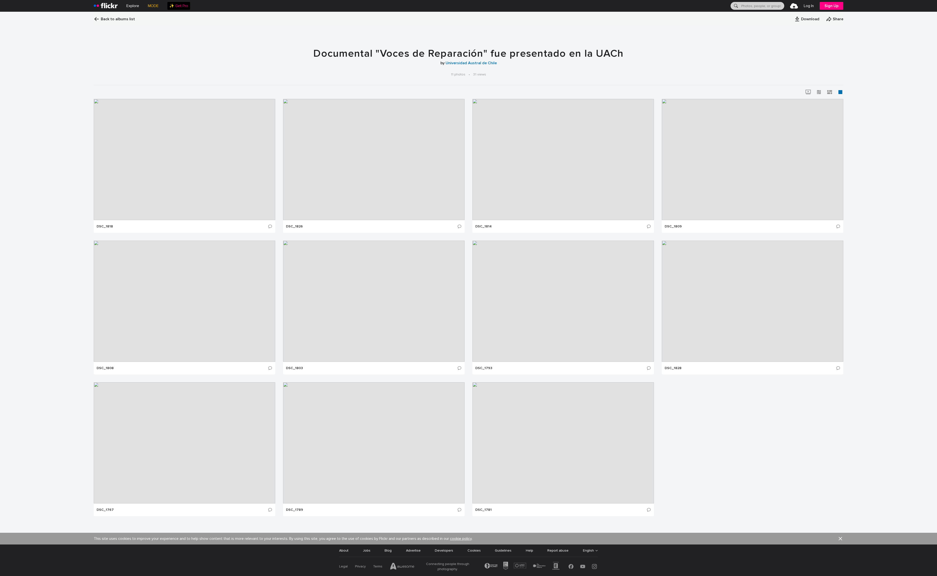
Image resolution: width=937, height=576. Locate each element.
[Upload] (794, 6)
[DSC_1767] (184, 442)
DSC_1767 (105, 510)
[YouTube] (583, 566)
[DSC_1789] (374, 442)
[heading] (106, 6)
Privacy (360, 566)
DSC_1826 (294, 226)
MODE (153, 5)
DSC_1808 (105, 368)
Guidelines (503, 550)
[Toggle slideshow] (808, 92)
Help (529, 550)
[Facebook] (571, 566)
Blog (388, 550)
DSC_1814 (483, 226)
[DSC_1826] (374, 159)
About (343, 550)
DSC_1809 (673, 226)
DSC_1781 (483, 510)
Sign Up (831, 5)
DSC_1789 (294, 510)
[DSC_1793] (563, 301)
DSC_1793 (483, 368)
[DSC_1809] (752, 159)
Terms (377, 566)
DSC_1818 (105, 226)
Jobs (366, 550)
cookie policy (461, 538)
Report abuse (558, 550)
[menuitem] (178, 6)
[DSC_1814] (563, 159)
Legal (343, 566)
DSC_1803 (294, 368)
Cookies (474, 550)
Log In (809, 5)
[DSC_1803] (374, 301)
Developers (444, 550)
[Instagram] (594, 566)
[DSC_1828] (752, 301)
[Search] (735, 6)
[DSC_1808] (184, 301)
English (588, 551)
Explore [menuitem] (132, 5)
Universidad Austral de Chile (471, 63)
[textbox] (762, 6)
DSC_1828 (673, 368)
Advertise (413, 550)
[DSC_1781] (563, 442)
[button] (806, 19)
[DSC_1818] (184, 159)
